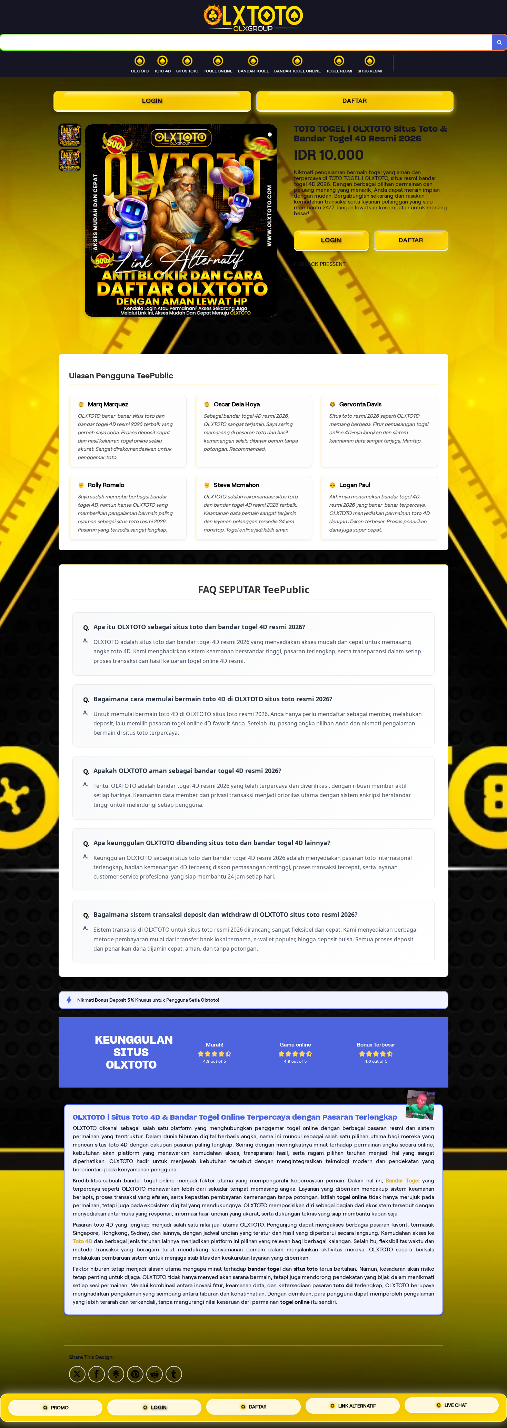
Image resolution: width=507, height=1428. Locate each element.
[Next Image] (271, 221)
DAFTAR (354, 100)
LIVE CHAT (456, 1406)
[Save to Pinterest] (135, 1374)
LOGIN (152, 100)
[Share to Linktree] (116, 1374)
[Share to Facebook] (96, 1374)
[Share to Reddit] (154, 1374)
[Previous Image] (90, 221)
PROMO (60, 1407)
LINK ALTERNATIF (357, 1407)
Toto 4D (82, 1241)
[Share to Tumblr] (174, 1374)
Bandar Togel (402, 1180)
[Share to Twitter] (77, 1374)
